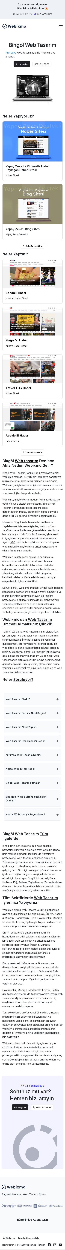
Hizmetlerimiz (9, 1245)
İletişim (41, 1245)
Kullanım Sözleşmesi (26, 1245)
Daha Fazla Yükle (34, 246)
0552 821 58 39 (22, 14)
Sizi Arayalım (20, 1107)
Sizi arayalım (21, 64)
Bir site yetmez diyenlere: (32, 6)
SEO (12, 542)
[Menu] (61, 26)
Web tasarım (26, 461)
